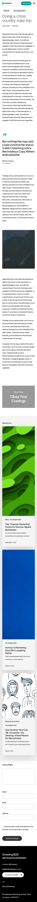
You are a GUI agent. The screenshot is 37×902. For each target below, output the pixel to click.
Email (4, 803)
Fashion (6, 11)
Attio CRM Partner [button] (8, 886)
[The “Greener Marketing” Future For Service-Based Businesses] (18, 486)
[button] (34, 3)
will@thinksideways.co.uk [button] (11, 869)
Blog (7, 519)
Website (5, 813)
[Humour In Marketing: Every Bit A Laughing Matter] (18, 610)
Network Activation (12, 721)
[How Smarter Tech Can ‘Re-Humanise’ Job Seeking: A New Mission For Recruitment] (18, 714)
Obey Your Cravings (18, 397)
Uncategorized (19, 11)
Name (4, 792)
